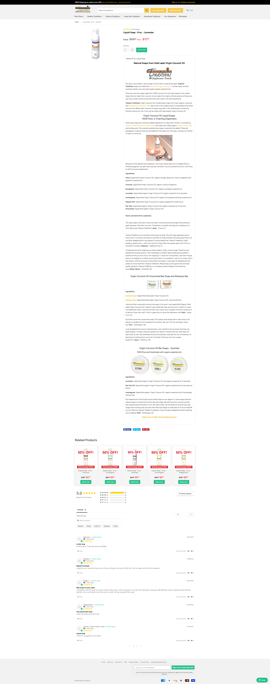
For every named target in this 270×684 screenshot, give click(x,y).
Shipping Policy (133, 662)
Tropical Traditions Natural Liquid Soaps (140, 126)
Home (77, 22)
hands (80, 526)
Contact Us (118, 662)
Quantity (126, 46)
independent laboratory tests (139, 106)
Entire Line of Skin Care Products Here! (159, 417)
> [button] (140, 646)
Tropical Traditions (112, 16)
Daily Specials (175, 10)
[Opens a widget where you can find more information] (262, 680)
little (115, 526)
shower (106, 526)
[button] (189, 551)
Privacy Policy (144, 662)
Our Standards (158, 10)
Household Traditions (152, 16)
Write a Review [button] (186, 494)
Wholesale (183, 16)
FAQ (125, 662)
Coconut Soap (131, 296)
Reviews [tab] (80, 510)
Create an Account (187, 2)
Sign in (174, 2)
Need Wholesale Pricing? (158, 662)
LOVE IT (97, 526)
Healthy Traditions (94, 16)
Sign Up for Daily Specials (183, 667)
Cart (191, 10)
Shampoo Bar (131, 300)
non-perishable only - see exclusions (116, 2)
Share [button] (81, 551)
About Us (110, 662)
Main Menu (78, 16)
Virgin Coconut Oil (184, 126)
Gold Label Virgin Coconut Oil (161, 86)
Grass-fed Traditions (132, 16)
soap (88, 526)
